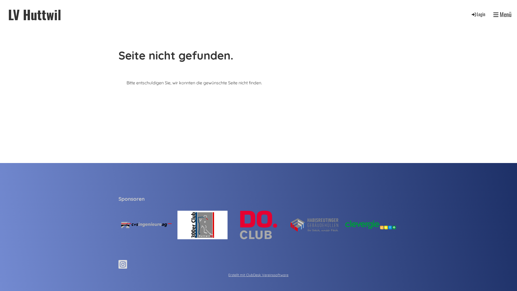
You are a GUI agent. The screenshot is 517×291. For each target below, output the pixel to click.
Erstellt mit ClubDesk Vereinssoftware (258, 275)
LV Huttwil (34, 14)
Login (481, 14)
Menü (505, 14)
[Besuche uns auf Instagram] (122, 265)
